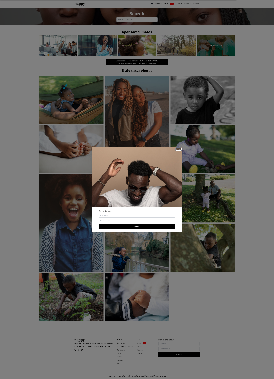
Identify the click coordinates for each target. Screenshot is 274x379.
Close (178, 149)
